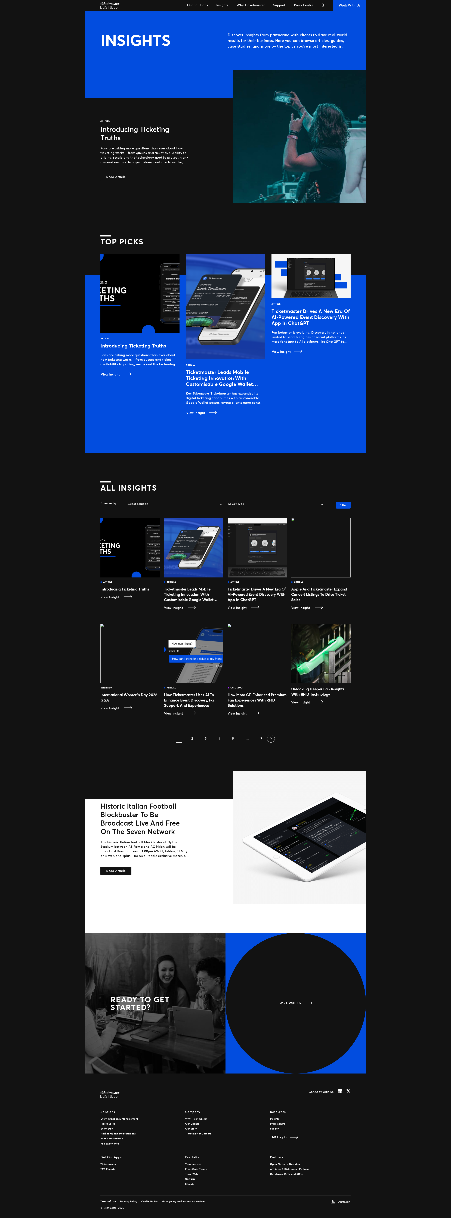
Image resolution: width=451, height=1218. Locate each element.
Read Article (118, 176)
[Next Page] (271, 739)
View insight (117, 597)
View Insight (111, 374)
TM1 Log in (278, 1137)
